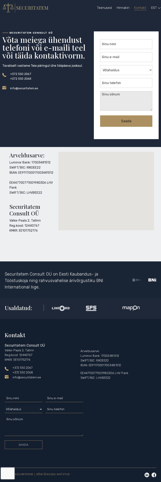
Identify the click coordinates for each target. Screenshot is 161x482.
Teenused (104, 8)
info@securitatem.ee (24, 88)
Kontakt (140, 8)
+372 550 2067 (20, 74)
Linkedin (147, 475)
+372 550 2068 (20, 78)
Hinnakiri (123, 8)
